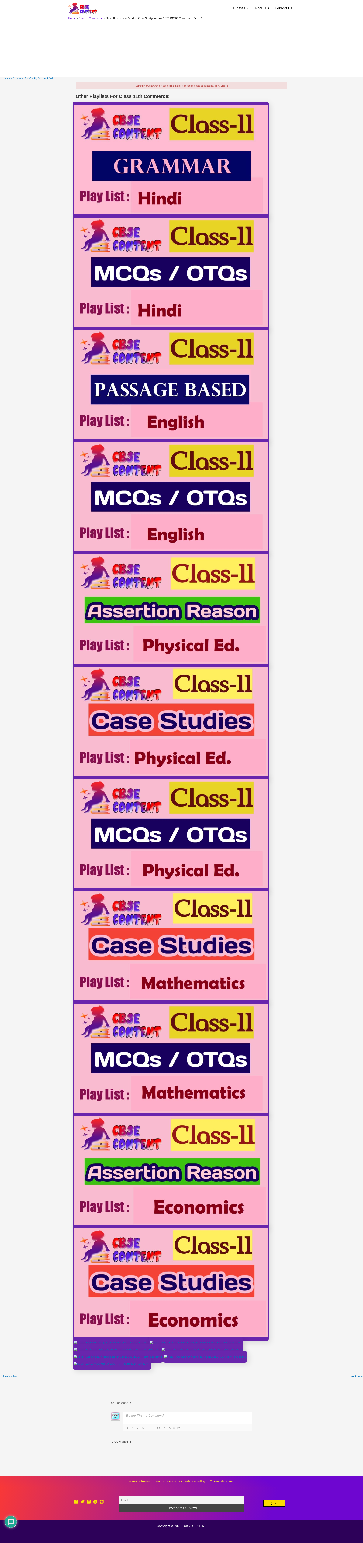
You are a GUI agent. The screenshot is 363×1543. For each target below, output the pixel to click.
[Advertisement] (181, 48)
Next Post (356, 1376)
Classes (144, 1481)
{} (174, 1427)
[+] (179, 1427)
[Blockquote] (158, 1428)
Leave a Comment (13, 78)
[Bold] (127, 1428)
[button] (274, 1503)
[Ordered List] (148, 1428)
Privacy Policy (195, 1481)
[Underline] (137, 1428)
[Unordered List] (153, 1428)
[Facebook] (76, 1502)
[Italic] (132, 1428)
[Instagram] (89, 1502)
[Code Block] (164, 1428)
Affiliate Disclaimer (221, 1481)
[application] (247, 8)
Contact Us (175, 1481)
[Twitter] (82, 1502)
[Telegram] (95, 1502)
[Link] (169, 1428)
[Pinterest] (102, 1502)
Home (132, 1481)
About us (158, 1481)
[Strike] (142, 1428)
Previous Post (9, 1376)
